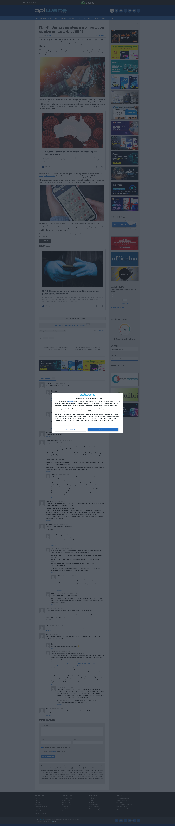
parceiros (71, 401)
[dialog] (87, 413)
